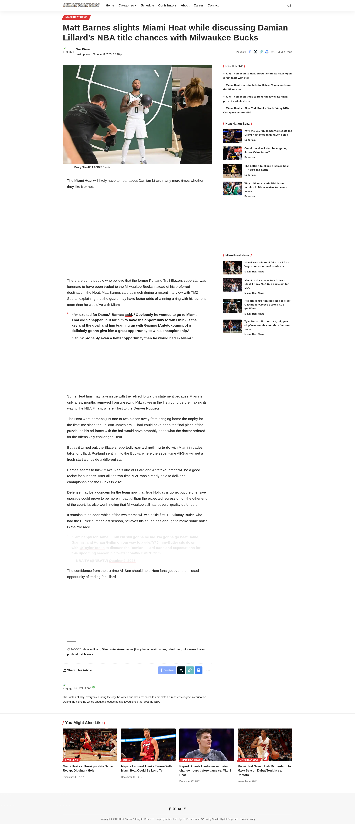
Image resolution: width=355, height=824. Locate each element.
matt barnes (158, 649)
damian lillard (91, 649)
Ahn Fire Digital (176, 819)
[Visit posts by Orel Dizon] (68, 51)
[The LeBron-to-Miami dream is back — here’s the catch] (232, 171)
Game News (71, 760)
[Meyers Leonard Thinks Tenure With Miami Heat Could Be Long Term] (148, 745)
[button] (289, 5)
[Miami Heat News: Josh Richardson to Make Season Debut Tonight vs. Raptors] (265, 745)
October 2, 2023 (122, 561)
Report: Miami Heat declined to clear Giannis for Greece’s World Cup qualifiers (267, 304)
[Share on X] (255, 52)
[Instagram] (185, 808)
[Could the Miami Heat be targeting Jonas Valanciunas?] (232, 153)
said (128, 315)
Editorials (250, 140)
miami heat (174, 649)
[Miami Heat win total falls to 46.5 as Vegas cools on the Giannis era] (232, 267)
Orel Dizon (83, 49)
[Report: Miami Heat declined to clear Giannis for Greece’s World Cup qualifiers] (232, 306)
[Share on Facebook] (249, 52)
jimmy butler (142, 649)
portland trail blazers (80, 654)
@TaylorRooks (92, 548)
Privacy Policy (247, 819)
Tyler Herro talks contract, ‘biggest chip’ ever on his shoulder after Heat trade (267, 325)
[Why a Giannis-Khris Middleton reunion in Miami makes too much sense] (232, 188)
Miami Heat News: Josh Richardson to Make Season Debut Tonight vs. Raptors (264, 770)
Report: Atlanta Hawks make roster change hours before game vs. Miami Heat (205, 770)
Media (126, 760)
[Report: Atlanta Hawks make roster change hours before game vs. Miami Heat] (206, 745)
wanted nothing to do (152, 447)
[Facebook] (170, 808)
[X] (174, 808)
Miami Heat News (76, 17)
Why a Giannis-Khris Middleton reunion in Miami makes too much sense (265, 187)
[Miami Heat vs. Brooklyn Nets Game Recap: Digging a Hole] (90, 745)
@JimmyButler (165, 542)
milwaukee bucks (194, 649)
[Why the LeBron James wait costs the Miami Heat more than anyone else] (232, 136)
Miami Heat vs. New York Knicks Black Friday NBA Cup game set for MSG (266, 284)
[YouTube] (179, 808)
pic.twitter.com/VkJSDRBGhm (135, 553)
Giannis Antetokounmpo (117, 649)
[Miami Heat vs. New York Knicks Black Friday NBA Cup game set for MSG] (232, 285)
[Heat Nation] (81, 5)
